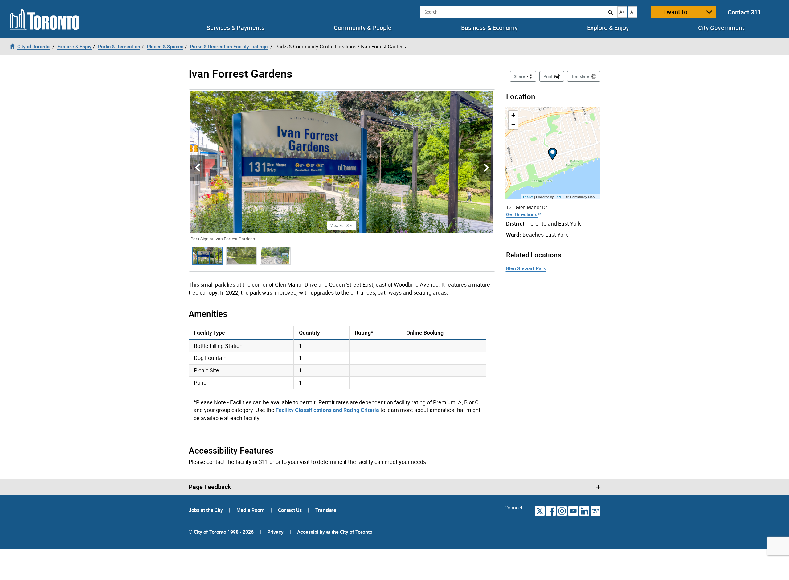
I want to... (678, 12)
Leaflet (528, 196)
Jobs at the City (206, 510)
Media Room (251, 510)
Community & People (362, 27)
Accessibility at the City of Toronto (334, 532)
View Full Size (341, 225)
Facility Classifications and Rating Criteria (327, 410)
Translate (580, 76)
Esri (558, 196)
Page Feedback (210, 487)
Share (525, 76)
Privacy (275, 532)
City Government (721, 27)
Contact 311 (744, 12)
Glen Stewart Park (526, 268)
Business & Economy (489, 27)
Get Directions (522, 214)
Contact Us (290, 510)
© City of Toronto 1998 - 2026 (221, 532)
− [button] (513, 125)
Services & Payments (235, 27)
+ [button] (513, 115)
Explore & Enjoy (608, 27)
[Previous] (197, 168)
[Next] (486, 168)
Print (548, 76)
